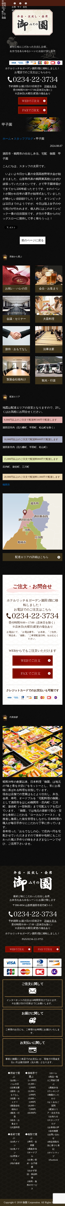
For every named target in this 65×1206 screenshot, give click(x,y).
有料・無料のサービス (32, 1185)
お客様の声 (54, 1127)
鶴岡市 (6, 484)
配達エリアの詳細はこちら (31, 557)
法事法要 (15, 1087)
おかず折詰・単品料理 (32, 1174)
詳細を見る (50, 86)
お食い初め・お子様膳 (32, 1163)
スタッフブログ (23, 138)
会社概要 (25, 9)
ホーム (7, 138)
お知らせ (54, 1116)
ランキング (54, 1091)
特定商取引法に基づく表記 (53, 1145)
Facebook (54, 1160)
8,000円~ (33, 1113)
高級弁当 (33, 1149)
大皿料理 (15, 1127)
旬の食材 (15, 1163)
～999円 (32, 1080)
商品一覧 (54, 1077)
